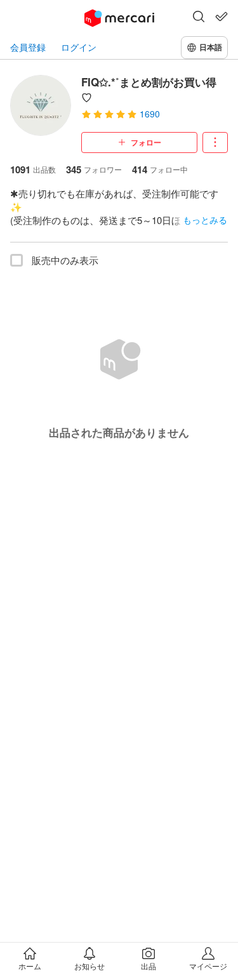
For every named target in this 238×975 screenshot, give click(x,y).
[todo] (221, 16)
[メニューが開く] (215, 142)
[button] (198, 17)
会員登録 (28, 47)
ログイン (78, 47)
